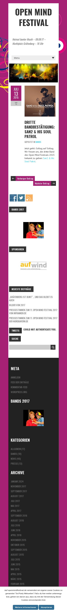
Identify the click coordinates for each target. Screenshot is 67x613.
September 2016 (19, 515)
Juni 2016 (15, 530)
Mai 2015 (15, 569)
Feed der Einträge (20, 382)
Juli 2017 (15, 501)
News (13, 458)
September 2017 (19, 491)
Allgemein (16, 449)
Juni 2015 (15, 564)
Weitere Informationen (25, 607)
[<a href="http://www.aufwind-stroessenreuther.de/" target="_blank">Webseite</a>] (33, 266)
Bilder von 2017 (17, 305)
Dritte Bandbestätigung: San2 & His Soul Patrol (40, 129)
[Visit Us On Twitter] (21, 195)
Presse (14, 463)
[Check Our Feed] (29, 195)
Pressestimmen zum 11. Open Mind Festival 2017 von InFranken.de (33, 311)
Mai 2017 (15, 506)
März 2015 (16, 579)
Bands (38, 142)
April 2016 (16, 535)
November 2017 (18, 486)
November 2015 (18, 540)
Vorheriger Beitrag (25, 178)
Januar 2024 (17, 481)
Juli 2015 (15, 559)
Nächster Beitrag (42, 183)
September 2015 (19, 549)
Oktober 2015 (18, 545)
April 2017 (16, 510)
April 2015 (16, 574)
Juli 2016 (15, 525)
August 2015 (17, 554)
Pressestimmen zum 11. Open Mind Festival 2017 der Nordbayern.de (33, 319)
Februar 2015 (17, 584)
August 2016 (17, 520)
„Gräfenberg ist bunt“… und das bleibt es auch (31, 298)
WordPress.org (19, 392)
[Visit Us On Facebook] (13, 195)
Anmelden (15, 377)
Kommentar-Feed (19, 387)
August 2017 (17, 496)
